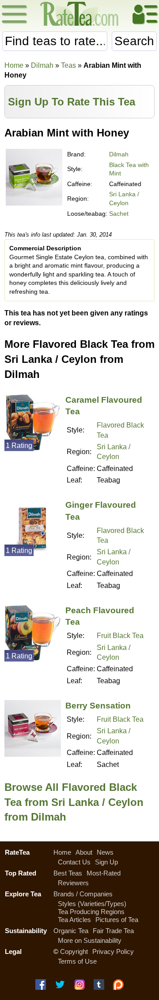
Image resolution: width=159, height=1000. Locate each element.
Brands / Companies (83, 894)
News (105, 852)
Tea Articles (74, 919)
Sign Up (106, 862)
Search (134, 41)
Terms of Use (77, 961)
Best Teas (67, 873)
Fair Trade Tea (113, 930)
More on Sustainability (89, 940)
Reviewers (73, 883)
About (84, 852)
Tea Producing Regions (91, 911)
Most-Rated (104, 873)
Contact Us (74, 862)
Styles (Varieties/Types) (92, 903)
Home (13, 65)
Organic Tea (70, 930)
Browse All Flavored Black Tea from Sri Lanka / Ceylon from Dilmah (74, 802)
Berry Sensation (98, 705)
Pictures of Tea (116, 919)
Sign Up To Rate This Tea (71, 102)
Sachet (119, 213)
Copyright (74, 951)
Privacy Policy (113, 951)
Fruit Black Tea (120, 635)
